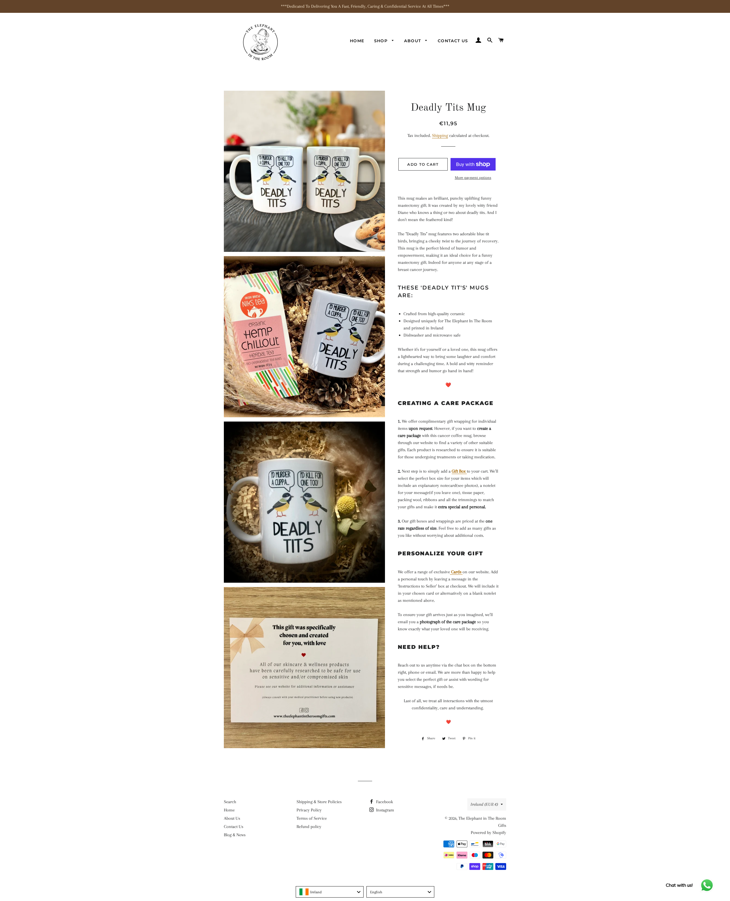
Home (357, 40)
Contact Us (453, 40)
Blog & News (235, 834)
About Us (232, 818)
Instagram (384, 810)
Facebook (384, 801)
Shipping (440, 135)
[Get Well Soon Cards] (450, 572)
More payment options (473, 177)
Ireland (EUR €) (484, 804)
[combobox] (330, 892)
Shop (381, 40)
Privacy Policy (309, 810)
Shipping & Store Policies (319, 801)
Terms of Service (312, 818)
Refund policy (309, 826)
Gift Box (459, 471)
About (413, 40)
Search (230, 801)
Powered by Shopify (488, 832)
